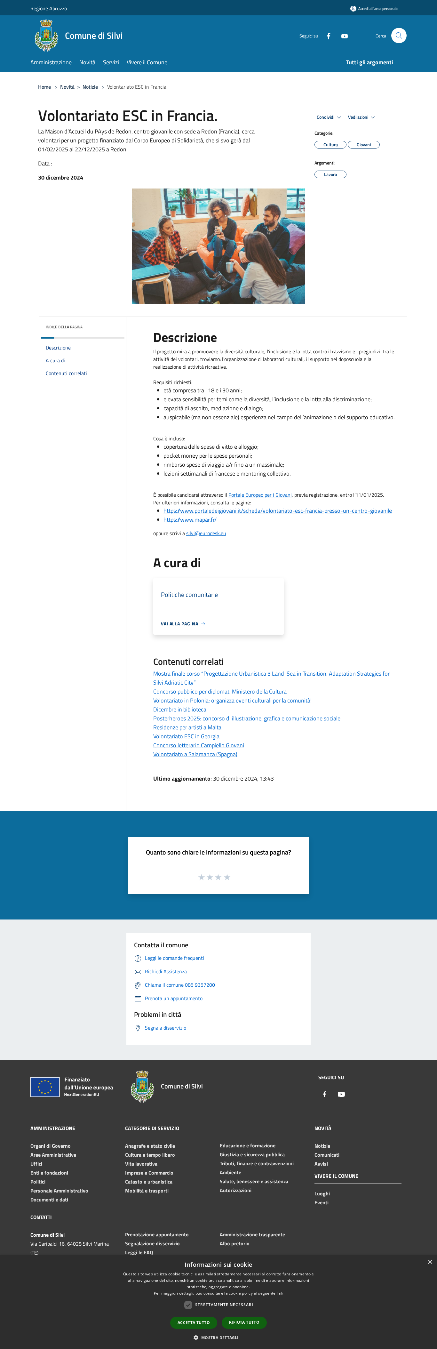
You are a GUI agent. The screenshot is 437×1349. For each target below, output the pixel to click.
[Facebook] (326, 35)
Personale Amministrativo (59, 1190)
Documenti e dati (49, 1199)
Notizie (90, 87)
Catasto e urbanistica (148, 1181)
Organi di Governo (50, 1146)
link (280, 1293)
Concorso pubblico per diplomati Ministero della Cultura (220, 691)
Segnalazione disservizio (152, 1243)
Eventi (321, 1202)
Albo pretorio (235, 1243)
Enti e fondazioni (49, 1172)
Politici (37, 1181)
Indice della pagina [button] (64, 327)
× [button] (429, 1262)
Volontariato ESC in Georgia (186, 736)
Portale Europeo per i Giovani (260, 495)
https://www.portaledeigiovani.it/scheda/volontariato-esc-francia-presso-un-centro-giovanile (277, 510)
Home (44, 87)
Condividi (326, 117)
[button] (218, 1337)
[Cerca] (399, 35)
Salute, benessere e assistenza (254, 1181)
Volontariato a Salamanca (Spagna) (195, 754)
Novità (67, 87)
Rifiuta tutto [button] (244, 1322)
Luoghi (322, 1193)
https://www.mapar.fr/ (190, 519)
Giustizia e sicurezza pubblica (252, 1154)
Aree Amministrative (53, 1155)
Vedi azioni (358, 117)
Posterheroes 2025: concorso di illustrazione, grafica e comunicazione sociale (246, 718)
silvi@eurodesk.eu (206, 533)
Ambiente (230, 1172)
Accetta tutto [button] (194, 1322)
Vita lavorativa (141, 1164)
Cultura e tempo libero (150, 1155)
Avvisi (321, 1164)
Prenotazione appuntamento (157, 1234)
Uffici (36, 1164)
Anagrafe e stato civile (150, 1146)
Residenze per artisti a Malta (187, 727)
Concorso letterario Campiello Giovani (198, 745)
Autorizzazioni (235, 1190)
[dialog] (218, 1302)
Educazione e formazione (247, 1145)
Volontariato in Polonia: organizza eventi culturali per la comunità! (232, 700)
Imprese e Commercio (149, 1172)
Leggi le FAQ (139, 1252)
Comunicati (326, 1155)
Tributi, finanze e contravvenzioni (257, 1163)
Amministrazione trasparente (252, 1234)
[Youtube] (342, 35)
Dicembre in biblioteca (179, 709)
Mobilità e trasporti (147, 1190)
